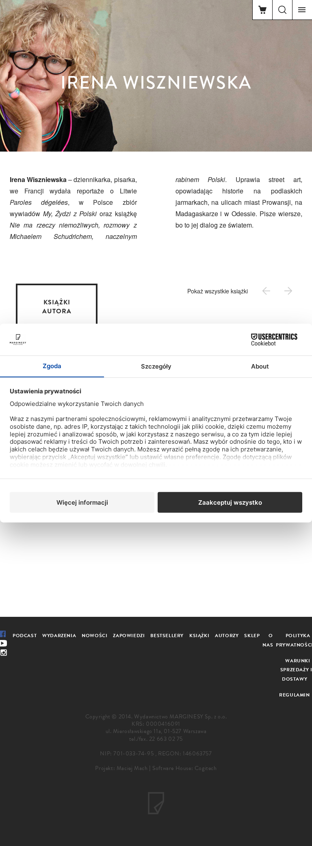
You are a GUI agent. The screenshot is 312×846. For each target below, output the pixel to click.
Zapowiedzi (129, 635)
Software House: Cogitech (184, 768)
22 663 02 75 (166, 739)
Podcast (25, 635)
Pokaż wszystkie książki (217, 291)
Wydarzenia (59, 635)
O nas (267, 640)
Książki (199, 635)
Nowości (94, 635)
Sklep (252, 635)
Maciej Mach (132, 768)
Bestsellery (167, 635)
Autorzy (226, 635)
